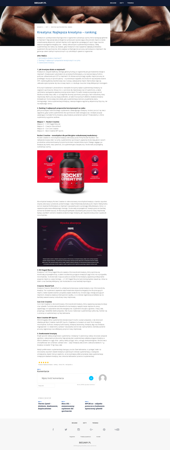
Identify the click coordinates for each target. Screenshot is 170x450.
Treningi (95, 423)
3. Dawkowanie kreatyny (45, 63)
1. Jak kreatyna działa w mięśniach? (49, 58)
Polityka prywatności (86, 436)
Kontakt (98, 436)
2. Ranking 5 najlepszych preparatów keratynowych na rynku (58, 60)
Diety (85, 423)
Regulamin (72, 436)
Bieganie (74, 423)
